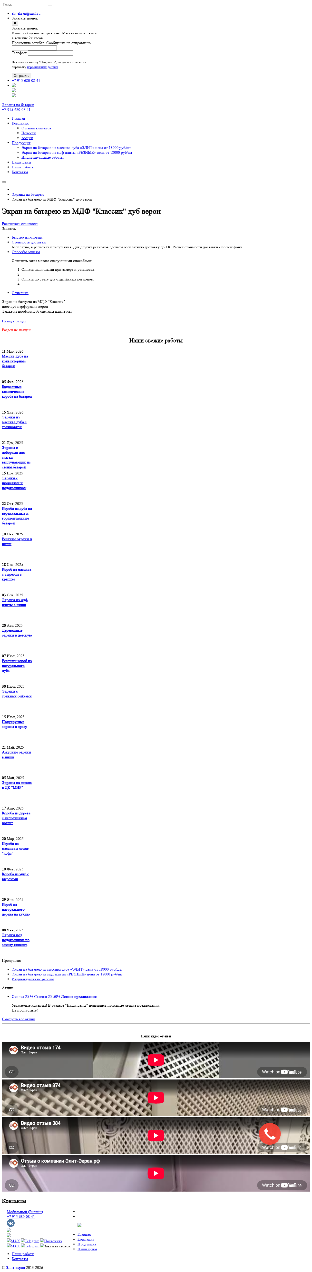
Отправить (21, 75)
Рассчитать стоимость (20, 223)
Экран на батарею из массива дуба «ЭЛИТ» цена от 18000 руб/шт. (76, 147)
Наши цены (21, 162)
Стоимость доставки (29, 242)
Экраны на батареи (18, 104)
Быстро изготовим (27, 237)
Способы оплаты (26, 252)
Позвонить (53, 1241)
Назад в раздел (14, 321)
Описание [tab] (20, 292)
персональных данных (42, 67)
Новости (28, 133)
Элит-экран (15, 1267)
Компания (20, 123)
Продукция (21, 142)
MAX (15, 1241)
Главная (18, 118)
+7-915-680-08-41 (26, 80)
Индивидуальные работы (42, 157)
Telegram (32, 1241)
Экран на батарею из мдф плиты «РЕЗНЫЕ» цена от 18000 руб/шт (76, 152)
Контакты (20, 172)
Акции (27, 137)
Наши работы (23, 167)
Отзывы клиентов (36, 128)
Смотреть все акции (18, 1019)
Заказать (9, 228)
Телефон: (19, 52)
